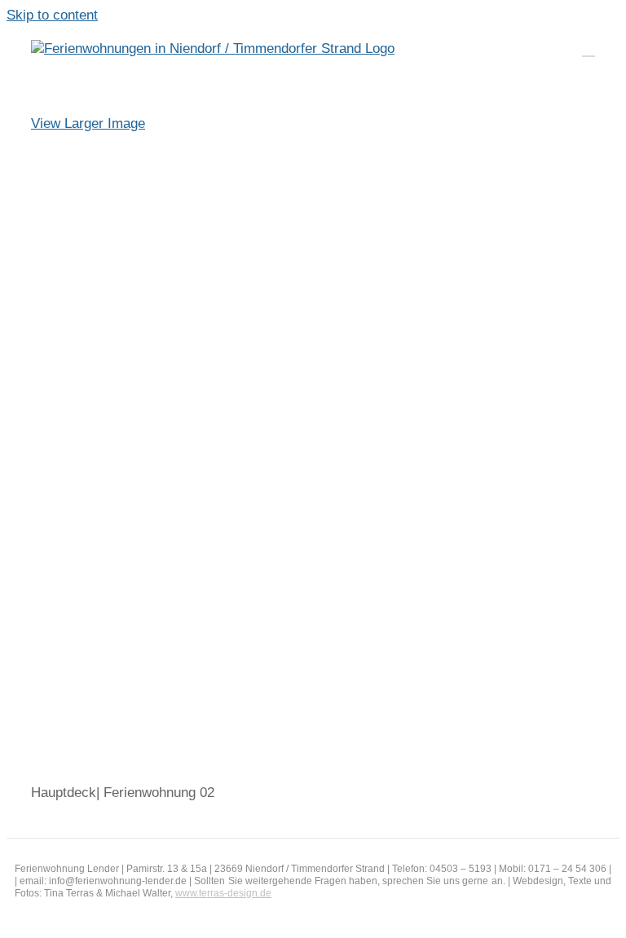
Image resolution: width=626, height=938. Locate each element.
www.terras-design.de (223, 893)
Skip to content (52, 15)
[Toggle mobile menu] (588, 48)
